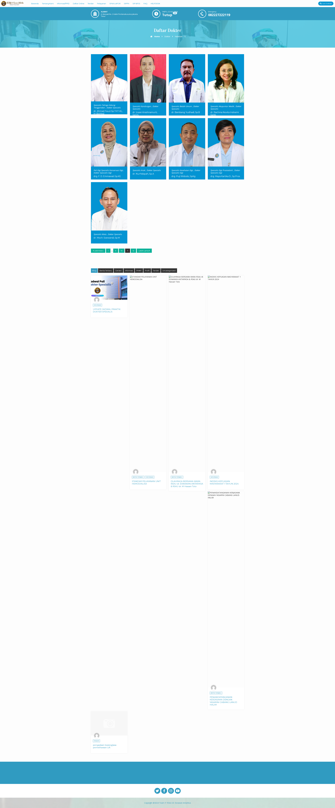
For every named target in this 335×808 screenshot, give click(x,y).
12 (133, 251)
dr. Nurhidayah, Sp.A (143, 174)
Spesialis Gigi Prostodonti (221, 170)
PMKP (138, 271)
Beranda (35, 3)
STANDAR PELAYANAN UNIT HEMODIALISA (146, 482)
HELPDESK (155, 3)
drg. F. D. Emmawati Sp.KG (107, 176)
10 (121, 251)
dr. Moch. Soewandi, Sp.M (107, 238)
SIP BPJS (136, 3)
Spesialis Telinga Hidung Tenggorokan (104, 106)
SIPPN (126, 3)
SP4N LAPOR (115, 3)
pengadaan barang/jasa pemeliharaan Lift (104, 746)
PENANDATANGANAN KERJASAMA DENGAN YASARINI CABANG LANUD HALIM (223, 701)
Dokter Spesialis (114, 107)
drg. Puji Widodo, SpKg (183, 176)
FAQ (145, 3)
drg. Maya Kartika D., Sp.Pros (225, 176)
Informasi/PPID (63, 3)
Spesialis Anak (139, 170)
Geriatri (118, 271)
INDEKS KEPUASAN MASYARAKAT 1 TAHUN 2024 (224, 482)
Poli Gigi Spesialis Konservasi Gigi (108, 170)
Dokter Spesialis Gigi (102, 173)
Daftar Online (78, 3)
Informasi (129, 271)
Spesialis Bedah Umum (181, 106)
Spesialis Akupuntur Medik (222, 106)
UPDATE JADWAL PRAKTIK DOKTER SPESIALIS (107, 310)
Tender (91, 3)
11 (127, 251)
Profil (147, 271)
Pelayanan (101, 3)
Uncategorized (169, 271)
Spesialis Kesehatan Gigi (182, 170)
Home (157, 36)
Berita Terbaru (106, 271)
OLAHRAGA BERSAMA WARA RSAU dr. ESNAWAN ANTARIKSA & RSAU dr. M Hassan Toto (187, 484)
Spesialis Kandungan (142, 106)
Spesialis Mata (100, 234)
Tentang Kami (48, 3)
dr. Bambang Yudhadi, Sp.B (185, 112)
